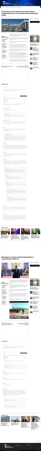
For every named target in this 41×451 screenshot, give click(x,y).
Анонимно (10, 176)
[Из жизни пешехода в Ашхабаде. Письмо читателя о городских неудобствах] (35, 39)
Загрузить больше (34, 70)
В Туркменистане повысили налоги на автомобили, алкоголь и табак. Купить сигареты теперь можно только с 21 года (15, 237)
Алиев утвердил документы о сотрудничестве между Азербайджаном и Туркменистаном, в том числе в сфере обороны (4, 45)
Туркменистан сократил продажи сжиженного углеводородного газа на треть (4, 51)
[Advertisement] (15, 75)
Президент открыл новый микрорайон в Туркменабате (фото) (7, 66)
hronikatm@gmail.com (20, 445)
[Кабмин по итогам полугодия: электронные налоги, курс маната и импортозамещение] (5, 231)
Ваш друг (8, 168)
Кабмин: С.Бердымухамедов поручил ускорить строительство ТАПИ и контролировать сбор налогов (25, 237)
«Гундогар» (13, 39)
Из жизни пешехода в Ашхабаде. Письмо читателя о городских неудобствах (5, 40)
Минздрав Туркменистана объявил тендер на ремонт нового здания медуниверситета (4, 56)
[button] (39, 7)
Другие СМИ (3, 38)
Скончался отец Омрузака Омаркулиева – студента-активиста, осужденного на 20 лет (23, 67)
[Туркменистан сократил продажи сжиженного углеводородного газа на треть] (31, 54)
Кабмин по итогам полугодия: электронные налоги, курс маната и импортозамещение (5, 236)
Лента (2, 49)
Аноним (8, 135)
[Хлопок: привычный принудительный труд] (31, 68)
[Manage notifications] (38, 449)
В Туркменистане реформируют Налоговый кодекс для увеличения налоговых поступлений (35, 236)
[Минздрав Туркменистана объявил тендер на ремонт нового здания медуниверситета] (31, 58)
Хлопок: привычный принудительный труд (36, 67)
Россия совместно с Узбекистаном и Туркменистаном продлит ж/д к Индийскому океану (35, 63)
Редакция (3, 238)
